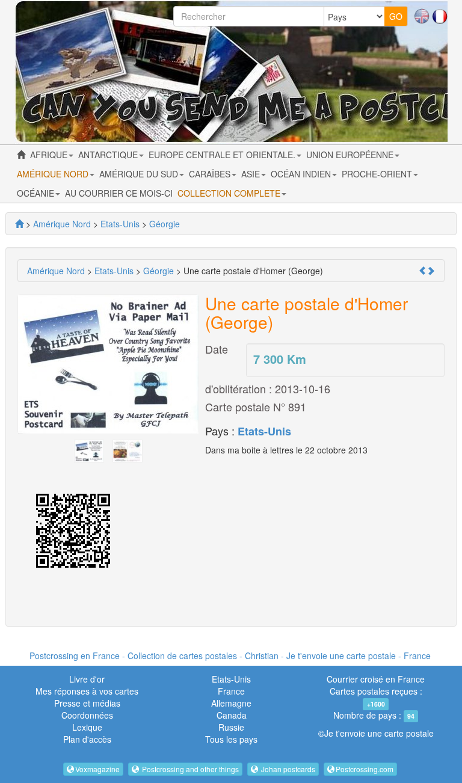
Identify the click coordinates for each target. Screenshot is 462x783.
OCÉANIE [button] (37, 193)
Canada (232, 715)
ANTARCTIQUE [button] (109, 155)
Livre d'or (87, 679)
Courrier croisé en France (376, 679)
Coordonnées (87, 715)
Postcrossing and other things (189, 769)
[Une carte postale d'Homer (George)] (89, 450)
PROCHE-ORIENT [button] (378, 174)
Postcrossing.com (364, 769)
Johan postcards (287, 769)
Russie (231, 727)
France (231, 691)
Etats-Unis (264, 431)
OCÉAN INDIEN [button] (302, 174)
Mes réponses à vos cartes (86, 691)
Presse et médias (87, 703)
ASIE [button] (251, 174)
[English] (422, 15)
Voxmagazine (97, 769)
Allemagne (231, 703)
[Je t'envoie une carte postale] (19, 224)
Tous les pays (231, 739)
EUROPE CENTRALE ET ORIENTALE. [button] (223, 155)
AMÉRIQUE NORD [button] (54, 174)
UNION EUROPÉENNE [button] (351, 155)
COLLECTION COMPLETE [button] (230, 193)
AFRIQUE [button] (50, 155)
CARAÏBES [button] (211, 174)
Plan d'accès (87, 739)
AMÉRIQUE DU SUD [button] (139, 174)
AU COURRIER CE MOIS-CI (119, 193)
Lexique (87, 727)
